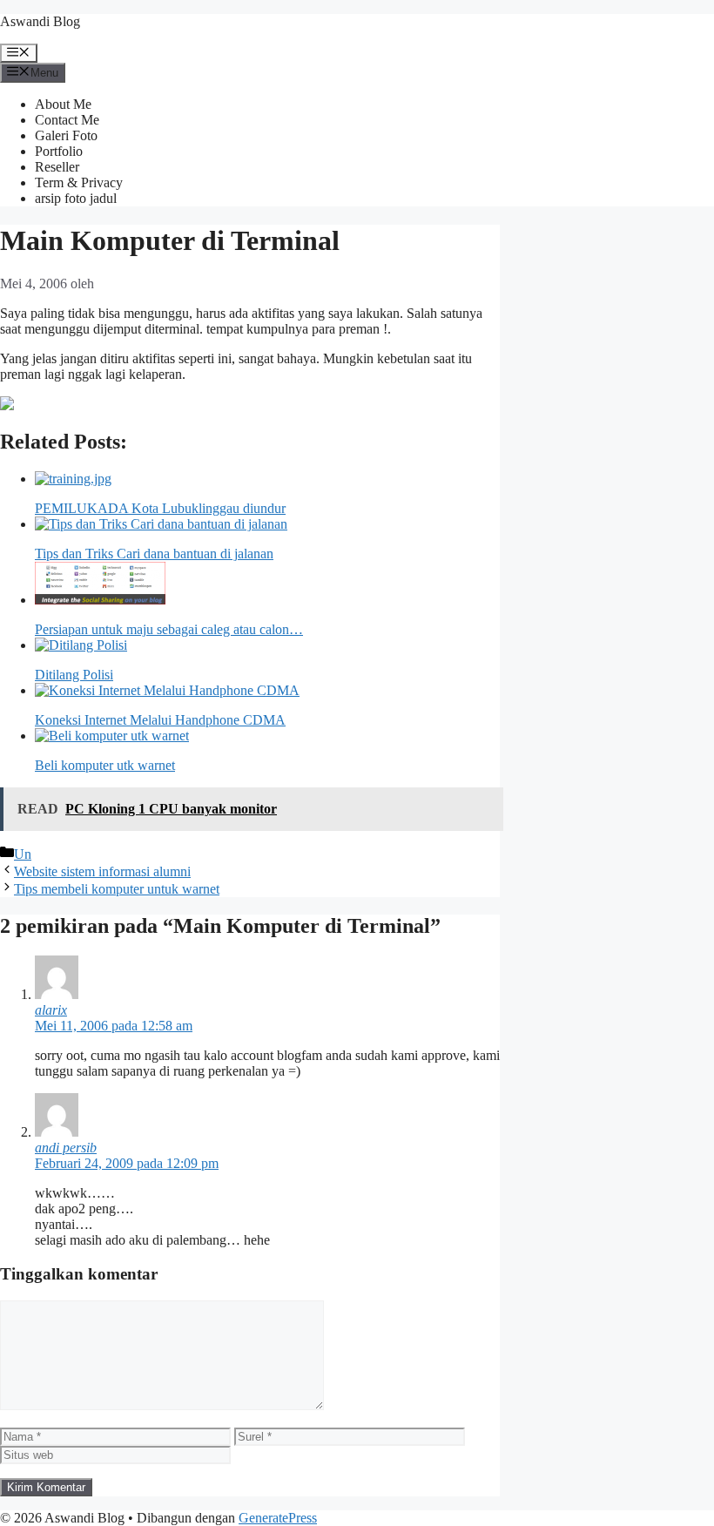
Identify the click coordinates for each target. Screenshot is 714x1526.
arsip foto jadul (76, 198)
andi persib (66, 1147)
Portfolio (59, 151)
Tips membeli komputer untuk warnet (116, 888)
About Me (63, 104)
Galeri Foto (66, 135)
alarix (51, 1010)
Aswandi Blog (40, 21)
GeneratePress (278, 1517)
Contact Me (67, 119)
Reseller (57, 166)
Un (22, 854)
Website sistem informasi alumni (102, 871)
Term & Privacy (79, 182)
